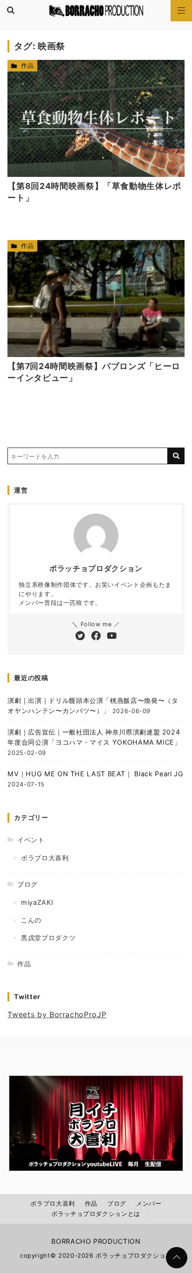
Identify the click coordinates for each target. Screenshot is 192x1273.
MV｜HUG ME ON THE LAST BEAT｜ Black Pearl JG (95, 774)
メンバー (149, 1203)
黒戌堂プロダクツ (48, 938)
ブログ (27, 884)
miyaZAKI (37, 902)
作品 (27, 65)
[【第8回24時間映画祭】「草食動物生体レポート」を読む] (95, 118)
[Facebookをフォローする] (96, 636)
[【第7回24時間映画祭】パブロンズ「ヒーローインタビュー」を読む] (95, 298)
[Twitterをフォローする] (80, 636)
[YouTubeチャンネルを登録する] (112, 636)
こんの (31, 920)
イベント (30, 840)
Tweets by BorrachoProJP (56, 1014)
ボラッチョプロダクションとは (95, 1213)
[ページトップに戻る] (176, 1257)
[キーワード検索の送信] (176, 456)
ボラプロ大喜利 (45, 858)
